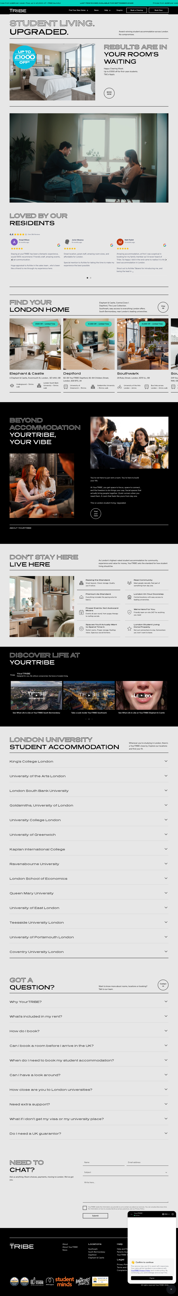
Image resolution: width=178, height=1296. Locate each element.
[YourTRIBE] (18, 10)
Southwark (92, 1249)
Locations (94, 1244)
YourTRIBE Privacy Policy (140, 1270)
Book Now (159, 10)
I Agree (151, 1278)
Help (120, 1244)
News (64, 1250)
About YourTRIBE (70, 1247)
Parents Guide (123, 1252)
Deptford (92, 1255)
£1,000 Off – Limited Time (98, 324)
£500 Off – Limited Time (45, 324)
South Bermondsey (96, 1252)
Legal (120, 1259)
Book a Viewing (137, 10)
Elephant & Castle (96, 1258)
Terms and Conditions (126, 1267)
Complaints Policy (125, 1270)
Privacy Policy (139, 1209)
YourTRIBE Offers (124, 1255)
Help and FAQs (123, 1249)
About (65, 1244)
